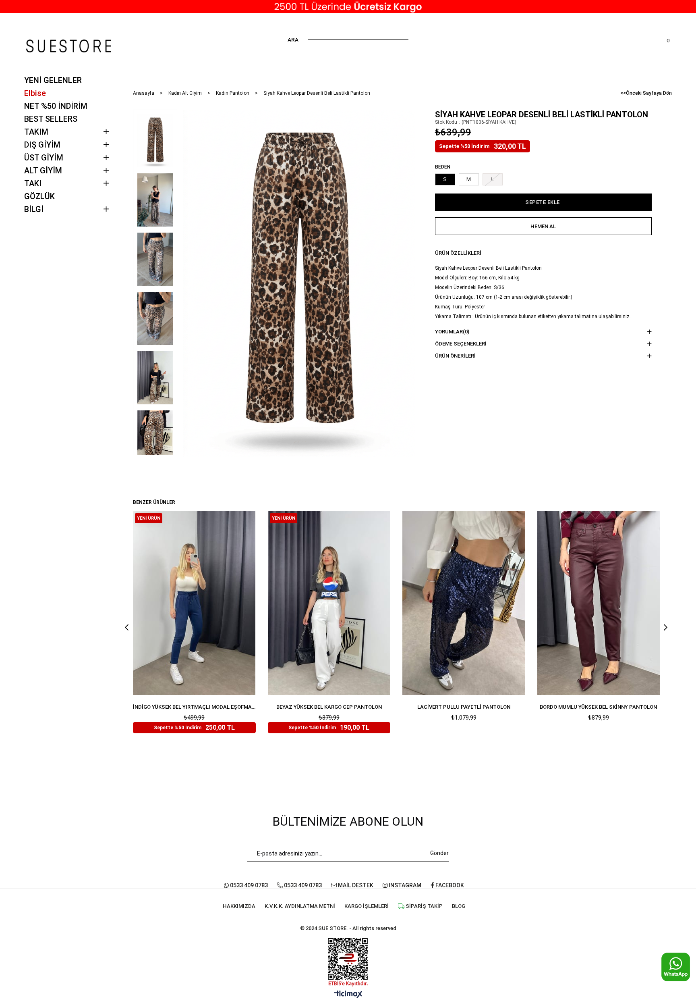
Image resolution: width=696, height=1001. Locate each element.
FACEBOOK (449, 885)
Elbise (35, 93)
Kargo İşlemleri (366, 906)
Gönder (439, 853)
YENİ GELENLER (53, 80)
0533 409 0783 (248, 885)
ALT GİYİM (43, 170)
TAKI (32, 183)
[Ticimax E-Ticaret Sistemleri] (348, 995)
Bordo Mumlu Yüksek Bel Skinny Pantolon (598, 707)
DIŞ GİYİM (42, 145)
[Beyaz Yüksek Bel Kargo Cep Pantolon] (329, 603)
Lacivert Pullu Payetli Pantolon (463, 707)
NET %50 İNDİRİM (55, 106)
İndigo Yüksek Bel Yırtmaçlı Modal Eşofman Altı (194, 707)
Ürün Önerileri (455, 356)
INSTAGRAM (404, 885)
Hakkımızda (239, 906)
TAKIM (36, 132)
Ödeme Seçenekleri (461, 344)
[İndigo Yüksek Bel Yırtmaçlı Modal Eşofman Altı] (194, 603)
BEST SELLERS (50, 119)
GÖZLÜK (39, 196)
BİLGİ (34, 209)
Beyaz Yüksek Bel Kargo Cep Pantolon (329, 707)
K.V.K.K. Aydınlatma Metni (300, 906)
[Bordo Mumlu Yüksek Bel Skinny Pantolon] (598, 603)
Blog (458, 906)
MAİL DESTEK (355, 885)
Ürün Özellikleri (458, 253)
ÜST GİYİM (43, 157)
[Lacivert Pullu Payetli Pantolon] (463, 603)
